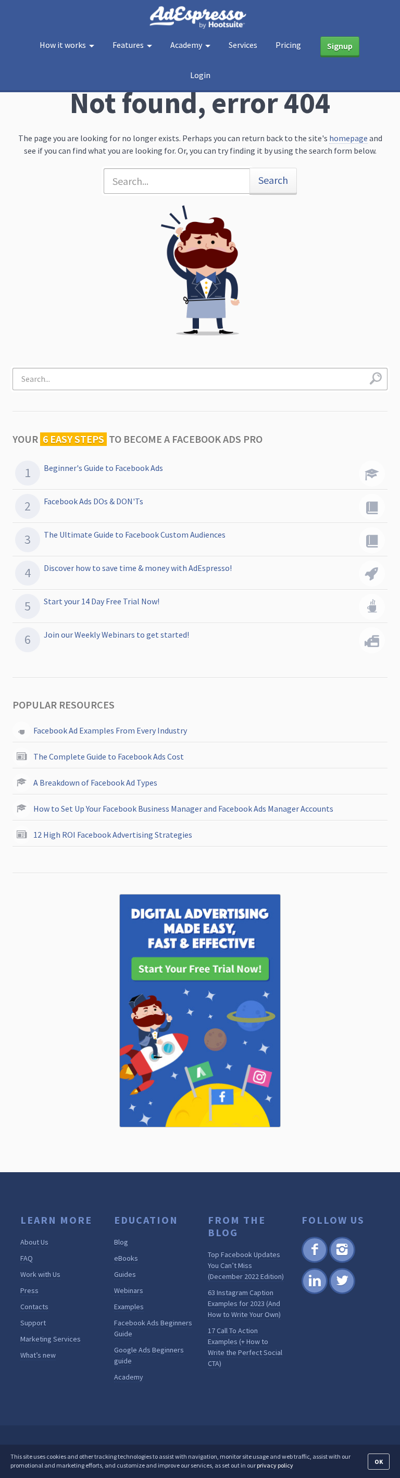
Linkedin (314, 1292)
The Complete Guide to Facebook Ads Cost (108, 756)
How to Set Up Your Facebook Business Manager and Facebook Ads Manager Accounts (183, 808)
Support (33, 1322)
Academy (128, 1377)
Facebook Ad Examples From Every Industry (110, 730)
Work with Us (40, 1274)
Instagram (342, 1261)
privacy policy (275, 1465)
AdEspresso (200, 17)
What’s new (38, 1355)
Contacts (34, 1306)
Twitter (341, 1292)
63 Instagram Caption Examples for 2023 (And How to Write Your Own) (244, 1303)
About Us (34, 1242)
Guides (125, 1274)
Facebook (314, 1261)
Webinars (128, 1290)
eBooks (126, 1258)
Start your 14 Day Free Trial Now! (101, 601)
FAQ (26, 1258)
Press (29, 1290)
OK (378, 1461)
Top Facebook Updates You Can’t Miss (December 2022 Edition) (246, 1265)
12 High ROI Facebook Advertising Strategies (112, 834)
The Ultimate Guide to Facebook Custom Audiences (135, 534)
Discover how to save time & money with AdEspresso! (138, 568)
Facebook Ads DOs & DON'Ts (93, 501)
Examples (129, 1306)
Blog (121, 1242)
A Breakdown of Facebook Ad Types (95, 782)
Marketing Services (50, 1339)
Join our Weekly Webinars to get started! (116, 634)
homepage (348, 138)
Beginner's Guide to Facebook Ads (103, 468)
